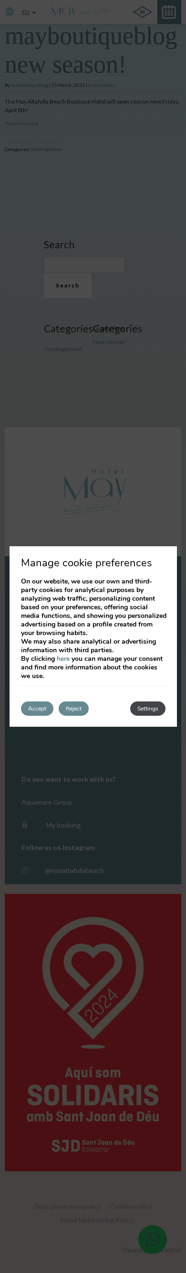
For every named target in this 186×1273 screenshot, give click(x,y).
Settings (147, 708)
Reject (74, 708)
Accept (37, 708)
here (63, 658)
